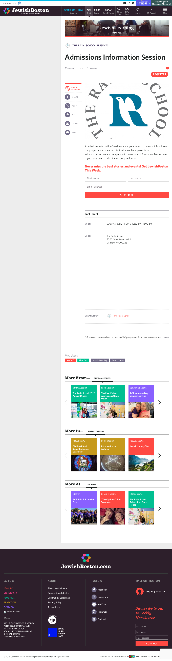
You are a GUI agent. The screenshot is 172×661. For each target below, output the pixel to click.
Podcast (102, 619)
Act (119, 11)
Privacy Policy (54, 602)
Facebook (102, 589)
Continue (152, 643)
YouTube (102, 604)
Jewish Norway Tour (139, 446)
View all (116, 32)
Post (74, 106)
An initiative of (10, 3)
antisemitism (73, 11)
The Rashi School (122, 315)
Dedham (92, 484)
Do (127, 11)
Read (108, 11)
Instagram (103, 597)
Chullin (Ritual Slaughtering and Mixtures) (81, 449)
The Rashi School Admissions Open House (110, 396)
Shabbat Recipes (12, 634)
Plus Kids (83, 360)
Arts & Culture (11, 623)
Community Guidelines (59, 597)
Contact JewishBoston (58, 593)
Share (75, 97)
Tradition (10, 602)
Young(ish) (10, 593)
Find (97, 11)
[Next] (158, 402)
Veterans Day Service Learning (139, 394)
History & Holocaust (14, 628)
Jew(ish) (70, 360)
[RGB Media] (134, 656)
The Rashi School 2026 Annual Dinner (84, 394)
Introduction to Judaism (108, 447)
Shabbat (28, 631)
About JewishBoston (57, 588)
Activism (9, 607)
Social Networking (14, 631)
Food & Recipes (26, 623)
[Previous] (66, 402)
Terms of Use (54, 607)
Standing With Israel (14, 636)
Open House (117, 360)
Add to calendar (75, 88)
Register (160, 591)
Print (75, 132)
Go (89, 11)
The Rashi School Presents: (90, 45)
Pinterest (102, 611)
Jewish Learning (117, 27)
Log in (149, 591)
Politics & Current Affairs (17, 626)
